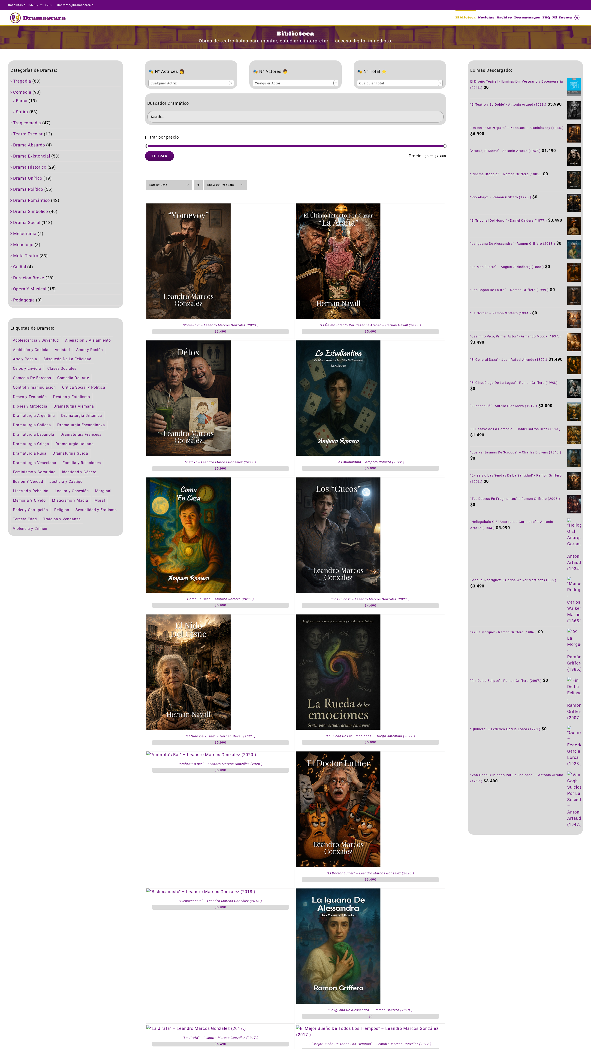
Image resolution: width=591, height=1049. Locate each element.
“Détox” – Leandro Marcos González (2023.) (220, 462)
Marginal (103, 491)
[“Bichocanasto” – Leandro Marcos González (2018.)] (200, 891)
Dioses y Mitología (30, 406)
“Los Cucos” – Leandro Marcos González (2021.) (370, 599)
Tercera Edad (25, 519)
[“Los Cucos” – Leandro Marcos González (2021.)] (338, 480)
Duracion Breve (28, 277)
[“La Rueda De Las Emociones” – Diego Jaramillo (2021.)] (338, 617)
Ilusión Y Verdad (28, 481)
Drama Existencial (31, 156)
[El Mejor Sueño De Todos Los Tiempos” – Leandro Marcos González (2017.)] (370, 1028)
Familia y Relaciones (82, 463)
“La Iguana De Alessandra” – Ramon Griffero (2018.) (370, 1010)
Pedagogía (24, 300)
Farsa (21, 100)
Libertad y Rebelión (30, 491)
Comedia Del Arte (73, 378)
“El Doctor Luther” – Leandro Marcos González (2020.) (370, 873)
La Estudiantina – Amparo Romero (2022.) (370, 462)
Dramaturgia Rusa (29, 453)
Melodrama (24, 233)
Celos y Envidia (27, 368)
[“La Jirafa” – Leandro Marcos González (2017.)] (196, 1028)
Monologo (23, 244)
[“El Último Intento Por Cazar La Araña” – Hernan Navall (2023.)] (338, 206)
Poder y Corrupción (30, 510)
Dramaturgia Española (33, 434)
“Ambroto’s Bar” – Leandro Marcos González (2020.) (220, 764)
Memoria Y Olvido (29, 500)
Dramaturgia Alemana (74, 406)
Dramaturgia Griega (31, 444)
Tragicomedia (27, 122)
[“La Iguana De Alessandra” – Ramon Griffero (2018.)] (338, 891)
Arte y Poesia (25, 359)
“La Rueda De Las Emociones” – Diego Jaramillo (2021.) (370, 736)
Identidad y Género (79, 472)
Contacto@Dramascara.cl (75, 5)
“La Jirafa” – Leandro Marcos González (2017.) (221, 1038)
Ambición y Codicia (30, 350)
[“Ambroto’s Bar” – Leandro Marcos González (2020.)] (201, 754)
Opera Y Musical (29, 288)
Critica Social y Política (83, 387)
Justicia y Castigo (66, 481)
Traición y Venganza (62, 519)
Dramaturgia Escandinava (81, 425)
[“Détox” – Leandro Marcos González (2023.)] (188, 343)
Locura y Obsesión (72, 491)
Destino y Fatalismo (71, 397)
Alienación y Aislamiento (88, 340)
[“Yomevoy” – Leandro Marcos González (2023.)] (188, 206)
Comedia (22, 92)
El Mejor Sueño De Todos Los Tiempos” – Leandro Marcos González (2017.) (370, 1044)
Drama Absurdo (29, 145)
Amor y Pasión (89, 350)
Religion (61, 510)
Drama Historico (29, 167)
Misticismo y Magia (70, 500)
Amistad (62, 350)
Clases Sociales (61, 368)
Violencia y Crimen (30, 528)
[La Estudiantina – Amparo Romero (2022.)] (338, 343)
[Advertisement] (525, 877)
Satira (22, 111)
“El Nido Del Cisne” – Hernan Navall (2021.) (220, 736)
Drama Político (28, 189)
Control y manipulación (34, 387)
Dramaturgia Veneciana (34, 463)
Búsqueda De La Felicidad (67, 359)
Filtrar (159, 156)
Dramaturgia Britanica (81, 415)
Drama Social (26, 222)
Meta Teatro (25, 255)
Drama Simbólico (30, 211)
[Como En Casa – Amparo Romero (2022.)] (188, 480)
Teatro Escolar (28, 133)
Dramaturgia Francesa (81, 434)
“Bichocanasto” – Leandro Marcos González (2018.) (220, 901)
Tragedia (22, 81)
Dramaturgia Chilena (32, 425)
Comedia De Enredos (32, 378)
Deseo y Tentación (30, 397)
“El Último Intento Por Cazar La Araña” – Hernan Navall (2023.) (370, 325)
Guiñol (19, 266)
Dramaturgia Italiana (74, 444)
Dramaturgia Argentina (34, 415)
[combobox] (191, 83)
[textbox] (191, 83)
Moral (99, 500)
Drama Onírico (27, 178)
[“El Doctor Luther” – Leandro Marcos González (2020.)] (338, 754)
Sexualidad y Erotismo (96, 510)
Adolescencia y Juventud (36, 340)
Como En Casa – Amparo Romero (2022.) (220, 599)
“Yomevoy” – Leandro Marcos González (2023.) (220, 325)
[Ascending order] (198, 185)
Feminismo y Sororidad (34, 472)
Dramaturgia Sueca (70, 453)
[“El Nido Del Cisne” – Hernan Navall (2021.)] (188, 617)
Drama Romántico (31, 200)
